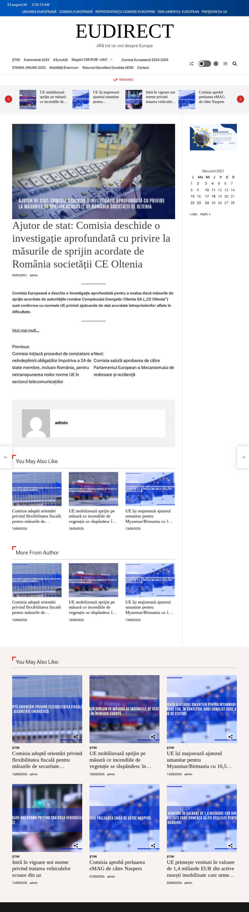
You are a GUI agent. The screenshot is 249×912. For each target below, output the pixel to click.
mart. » (205, 214)
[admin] (36, 423)
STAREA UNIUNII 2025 (29, 67)
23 (199, 203)
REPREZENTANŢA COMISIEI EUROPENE (125, 12)
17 (207, 196)
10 (207, 190)
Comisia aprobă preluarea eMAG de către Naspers (159, 97)
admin (34, 275)
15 (193, 196)
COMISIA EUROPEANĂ (76, 12)
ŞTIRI (16, 60)
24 (207, 203)
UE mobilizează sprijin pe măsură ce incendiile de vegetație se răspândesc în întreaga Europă (92, 518)
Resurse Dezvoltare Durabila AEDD (107, 67)
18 (213, 196)
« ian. (194, 214)
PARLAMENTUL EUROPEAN (178, 12)
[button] (8, 99)
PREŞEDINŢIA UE (214, 12)
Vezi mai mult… (25, 330)
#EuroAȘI (60, 60)
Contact (143, 67)
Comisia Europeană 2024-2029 (144, 60)
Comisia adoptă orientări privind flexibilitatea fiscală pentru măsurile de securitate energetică (36, 518)
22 (193, 203)
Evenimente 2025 (36, 60)
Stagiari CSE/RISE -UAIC (89, 59)
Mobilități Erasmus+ (64, 67)
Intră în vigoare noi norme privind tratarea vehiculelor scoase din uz (107, 99)
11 (213, 190)
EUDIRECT (124, 31)
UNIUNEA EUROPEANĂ (39, 12)
